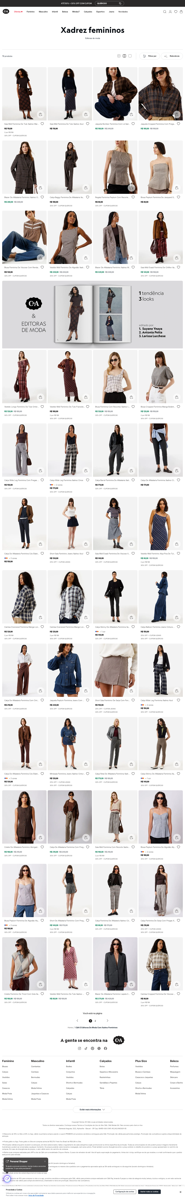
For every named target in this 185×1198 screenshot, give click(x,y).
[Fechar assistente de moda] (45, 1161)
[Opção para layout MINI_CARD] (119, 56)
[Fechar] (180, 1192)
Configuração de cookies (124, 1192)
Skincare (174, 1077)
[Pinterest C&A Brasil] (92, 1048)
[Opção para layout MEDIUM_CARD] (124, 56)
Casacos (6, 1088)
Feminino (31, 11)
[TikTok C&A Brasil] (86, 1048)
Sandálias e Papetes (108, 1082)
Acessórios (175, 1088)
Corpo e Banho (176, 1082)
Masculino (43, 11)
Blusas (5, 1066)
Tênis (102, 1088)
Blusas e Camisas (142, 1072)
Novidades (123, 11)
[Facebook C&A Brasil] (105, 1048)
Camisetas (35, 1066)
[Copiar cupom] (120, 3)
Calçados (88, 11)
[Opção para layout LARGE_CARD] (130, 56)
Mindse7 (76, 11)
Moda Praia (7, 1093)
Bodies (69, 1066)
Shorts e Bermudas (74, 1082)
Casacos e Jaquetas (144, 1077)
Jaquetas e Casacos (40, 1093)
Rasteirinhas (105, 1077)
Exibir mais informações (90, 1109)
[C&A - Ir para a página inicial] (6, 12)
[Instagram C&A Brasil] (79, 1048)
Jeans (111, 11)
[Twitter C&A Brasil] (99, 1048)
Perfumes (174, 1066)
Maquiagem (175, 1072)
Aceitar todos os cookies (149, 1192)
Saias (4, 1082)
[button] (164, 11)
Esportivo (100, 11)
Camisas (35, 1072)
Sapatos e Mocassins (109, 1072)
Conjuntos (70, 1072)
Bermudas (35, 1077)
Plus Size (141, 1061)
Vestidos (6, 1077)
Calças (5, 1072)
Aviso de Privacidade (36, 1195)
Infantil (55, 11)
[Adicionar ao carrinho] (40, 114)
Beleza (65, 11)
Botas (102, 1066)
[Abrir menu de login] (170, 11)
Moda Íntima (7, 1099)
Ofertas (17, 11)
